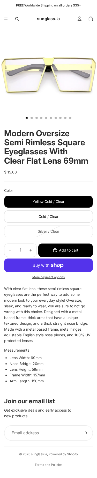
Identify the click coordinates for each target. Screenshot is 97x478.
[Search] (17, 19)
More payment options (48, 277)
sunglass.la (39, 454)
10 (70, 118)
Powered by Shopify (63, 454)
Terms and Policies (48, 465)
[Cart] (90, 19)
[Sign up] (85, 433)
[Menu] (6, 19)
